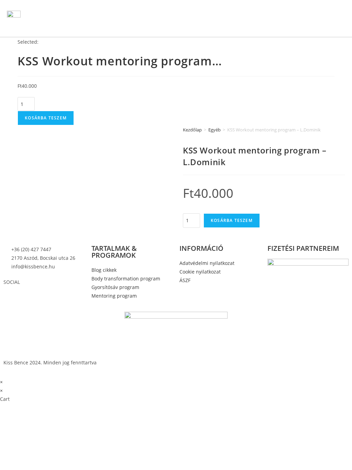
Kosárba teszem (46, 118)
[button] (237, 18)
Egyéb (214, 130)
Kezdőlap (192, 130)
